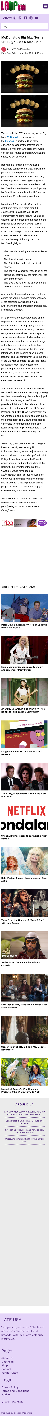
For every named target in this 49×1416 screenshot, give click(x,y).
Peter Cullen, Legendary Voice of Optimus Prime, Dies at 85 (24, 626)
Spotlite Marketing (23, 1413)
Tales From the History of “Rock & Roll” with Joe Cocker (22, 921)
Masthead (7, 1361)
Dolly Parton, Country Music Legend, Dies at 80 (24, 879)
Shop (4, 1365)
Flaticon (6, 1394)
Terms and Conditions (15, 1390)
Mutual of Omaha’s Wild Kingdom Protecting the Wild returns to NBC (20, 1090)
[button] (45, 6)
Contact (6, 1369)
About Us (7, 1358)
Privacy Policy (9, 1387)
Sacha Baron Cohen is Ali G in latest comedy (21, 964)
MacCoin (10, 141)
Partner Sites (9, 1372)
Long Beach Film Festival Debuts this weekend (21, 753)
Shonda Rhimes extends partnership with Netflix (24, 837)
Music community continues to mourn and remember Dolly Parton (22, 668)
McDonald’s (13, 137)
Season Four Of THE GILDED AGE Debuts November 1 (23, 1048)
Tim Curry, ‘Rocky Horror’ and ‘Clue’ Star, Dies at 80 (23, 795)
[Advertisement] (24, 554)
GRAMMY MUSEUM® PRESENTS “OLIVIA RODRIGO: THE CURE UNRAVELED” (23, 710)
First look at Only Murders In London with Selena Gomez (24, 1006)
